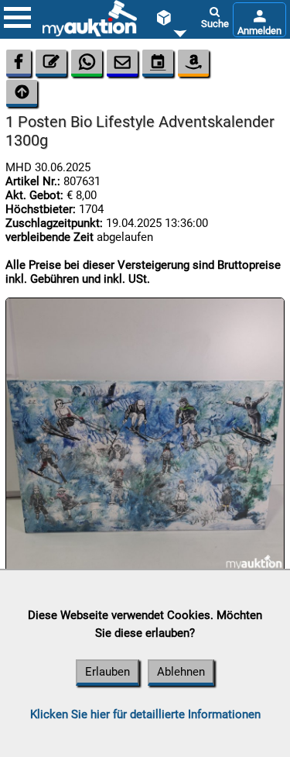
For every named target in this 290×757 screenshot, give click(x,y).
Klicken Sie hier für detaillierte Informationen (145, 714)
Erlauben (107, 672)
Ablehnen (181, 672)
